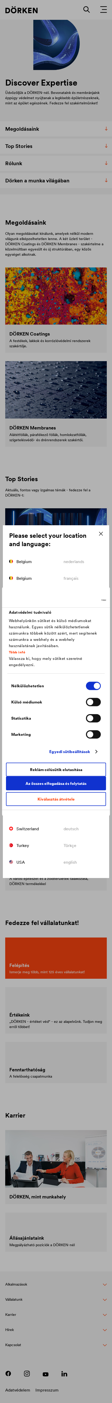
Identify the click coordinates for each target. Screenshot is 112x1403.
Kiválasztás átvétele (56, 799)
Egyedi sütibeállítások (69, 751)
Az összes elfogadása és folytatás (56, 783)
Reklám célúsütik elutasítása (56, 769)
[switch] (93, 702)
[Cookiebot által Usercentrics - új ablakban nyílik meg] (83, 600)
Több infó (17, 652)
